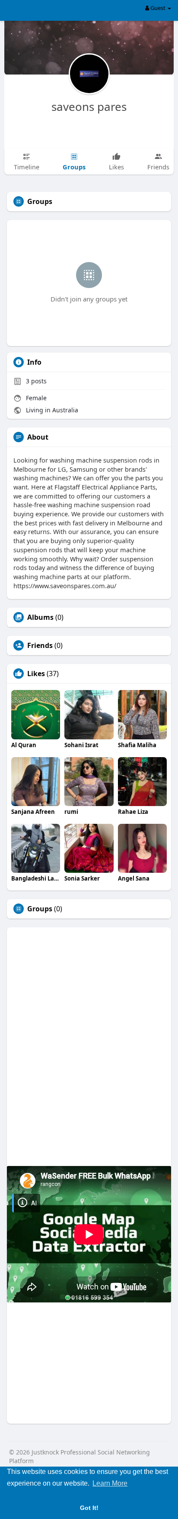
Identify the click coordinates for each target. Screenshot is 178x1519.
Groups (39, 908)
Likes (36, 673)
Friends (40, 645)
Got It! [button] (89, 1507)
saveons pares (89, 106)
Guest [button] (158, 8)
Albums (40, 617)
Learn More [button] (109, 1483)
